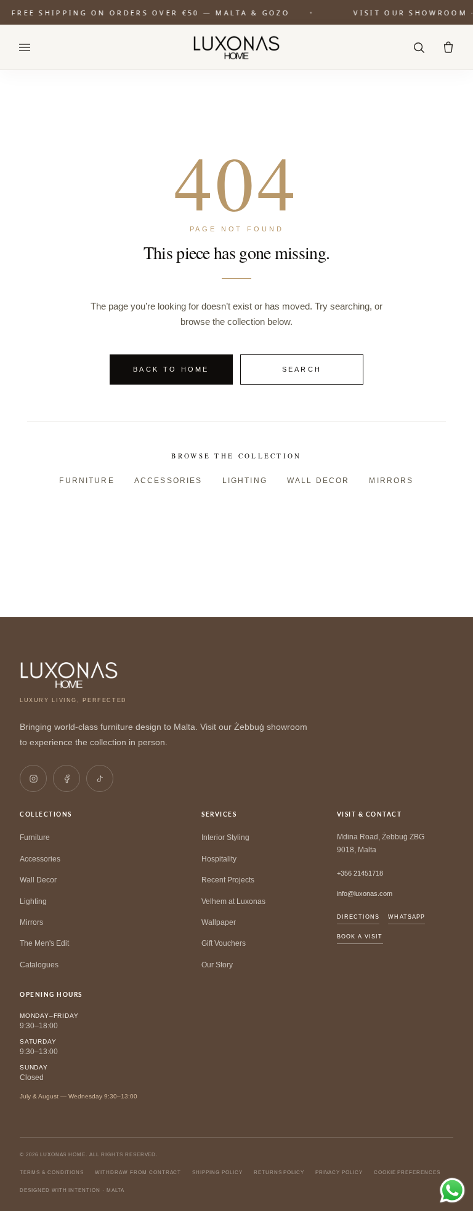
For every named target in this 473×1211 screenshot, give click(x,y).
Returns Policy (279, 1172)
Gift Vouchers (223, 943)
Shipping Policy (217, 1172)
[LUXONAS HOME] (237, 47)
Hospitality (218, 859)
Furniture (86, 480)
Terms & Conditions (52, 1172)
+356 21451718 (360, 873)
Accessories (168, 480)
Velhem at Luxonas (233, 901)
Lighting (244, 480)
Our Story (217, 965)
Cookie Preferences (407, 1172)
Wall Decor (318, 480)
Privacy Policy (338, 1172)
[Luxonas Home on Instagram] (33, 778)
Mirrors (391, 480)
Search (302, 369)
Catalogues (39, 965)
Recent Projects (227, 880)
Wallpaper (218, 922)
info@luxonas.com (364, 893)
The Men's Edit (44, 943)
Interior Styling (225, 837)
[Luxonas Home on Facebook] (66, 778)
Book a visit (360, 936)
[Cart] (448, 47)
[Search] (418, 47)
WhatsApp (406, 917)
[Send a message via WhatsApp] (452, 1190)
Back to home (171, 369)
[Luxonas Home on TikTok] (99, 778)
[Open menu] (24, 47)
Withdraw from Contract (138, 1172)
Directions (358, 917)
